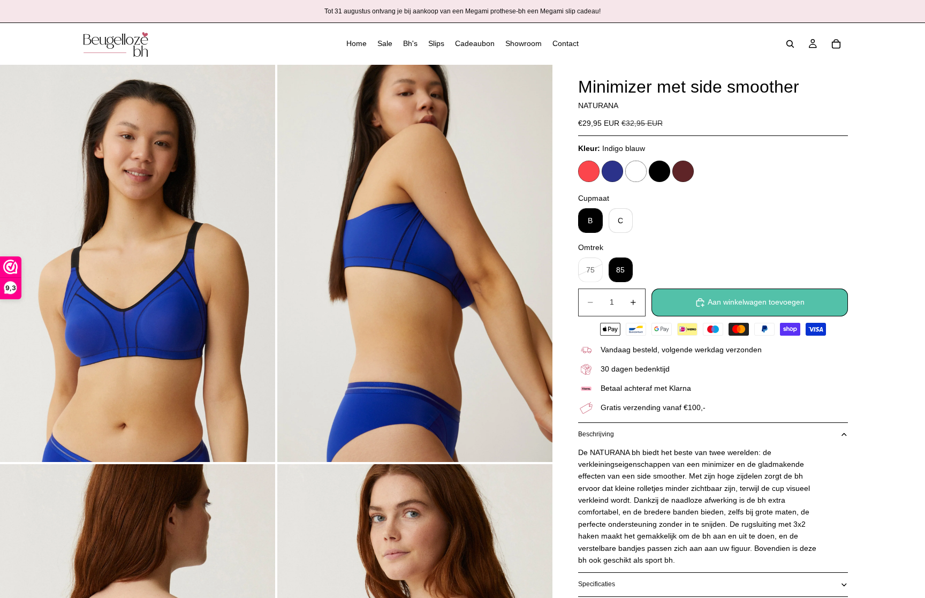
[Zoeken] (790, 44)
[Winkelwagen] (836, 44)
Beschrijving (596, 434)
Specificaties (596, 584)
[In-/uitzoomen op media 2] (414, 263)
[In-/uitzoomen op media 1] (137, 263)
